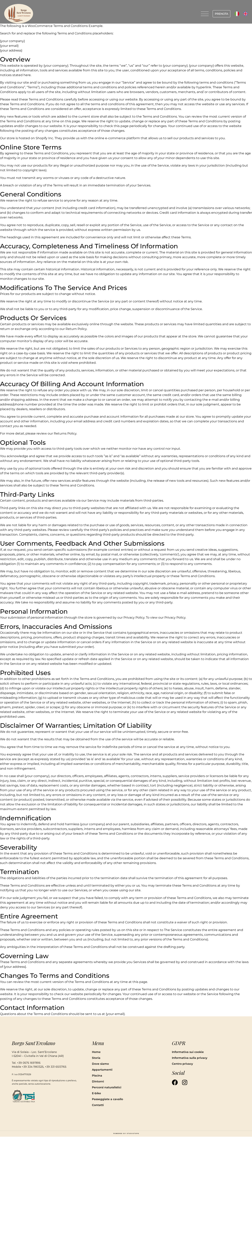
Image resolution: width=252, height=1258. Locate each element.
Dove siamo (100, 1064)
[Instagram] (185, 1082)
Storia (96, 1058)
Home (96, 1052)
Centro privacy (182, 1064)
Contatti (98, 1105)
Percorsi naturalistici (106, 1087)
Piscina (97, 1075)
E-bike (96, 1093)
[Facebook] (175, 1082)
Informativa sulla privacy (189, 1058)
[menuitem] (236, 13)
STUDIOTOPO (133, 1133)
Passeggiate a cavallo (107, 1099)
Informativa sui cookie (188, 1052)
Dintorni (98, 1081)
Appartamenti (102, 1069)
